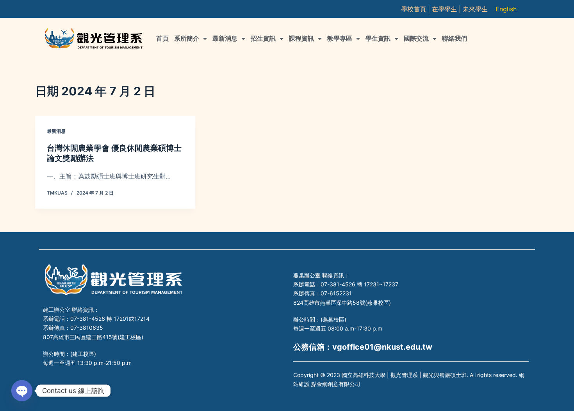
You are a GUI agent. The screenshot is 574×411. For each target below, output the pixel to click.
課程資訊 (301, 38)
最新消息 (224, 38)
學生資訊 (377, 38)
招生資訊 (263, 38)
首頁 (162, 38)
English (506, 9)
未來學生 (475, 9)
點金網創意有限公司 (335, 384)
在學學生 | (447, 9)
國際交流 (416, 38)
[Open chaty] (21, 390)
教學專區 (339, 38)
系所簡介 (186, 38)
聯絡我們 (454, 38)
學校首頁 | (416, 9)
